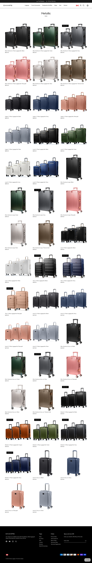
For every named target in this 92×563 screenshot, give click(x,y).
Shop (40, 536)
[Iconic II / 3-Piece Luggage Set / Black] (46, 299)
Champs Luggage (12, 558)
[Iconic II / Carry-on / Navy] (74, 463)
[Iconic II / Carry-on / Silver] (46, 496)
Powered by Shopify (19, 558)
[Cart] (88, 5)
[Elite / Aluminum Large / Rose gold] (74, 200)
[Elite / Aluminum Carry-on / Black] (74, 332)
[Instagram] (13, 541)
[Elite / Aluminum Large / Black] (74, 168)
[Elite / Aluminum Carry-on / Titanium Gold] (46, 398)
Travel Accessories (35, 5)
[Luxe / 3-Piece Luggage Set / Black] (74, 233)
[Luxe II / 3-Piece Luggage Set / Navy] (46, 168)
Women (65, 5)
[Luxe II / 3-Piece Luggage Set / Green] (74, 135)
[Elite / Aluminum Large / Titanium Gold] (46, 233)
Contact (41, 542)
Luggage (27, 5)
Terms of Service (54, 538)
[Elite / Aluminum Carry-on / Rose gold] (74, 365)
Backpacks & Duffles (47, 5)
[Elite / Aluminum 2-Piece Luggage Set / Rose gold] (18, 69)
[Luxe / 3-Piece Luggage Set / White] (18, 266)
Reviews (41, 544)
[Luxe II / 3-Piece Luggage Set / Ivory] (18, 168)
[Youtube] (9, 541)
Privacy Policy (54, 536)
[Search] (83, 5)
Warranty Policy (54, 542)
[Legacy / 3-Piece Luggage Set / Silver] (18, 135)
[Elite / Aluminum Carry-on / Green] (18, 365)
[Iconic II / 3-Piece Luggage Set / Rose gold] (18, 332)
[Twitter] (16, 541)
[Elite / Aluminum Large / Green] (18, 200)
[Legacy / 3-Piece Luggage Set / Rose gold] (74, 102)
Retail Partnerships (43, 546)
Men (60, 5)
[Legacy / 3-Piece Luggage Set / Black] (18, 102)
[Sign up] (85, 541)
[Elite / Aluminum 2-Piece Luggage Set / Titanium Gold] (74, 69)
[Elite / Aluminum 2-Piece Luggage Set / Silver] (46, 69)
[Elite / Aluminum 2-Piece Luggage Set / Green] (46, 36)
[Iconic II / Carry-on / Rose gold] (18, 496)
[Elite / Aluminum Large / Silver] (18, 233)
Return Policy (54, 540)
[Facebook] (6, 541)
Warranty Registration (56, 544)
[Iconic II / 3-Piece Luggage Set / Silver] (46, 332)
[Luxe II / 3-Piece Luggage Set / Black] (46, 135)
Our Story (41, 538)
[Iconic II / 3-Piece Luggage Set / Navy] (74, 299)
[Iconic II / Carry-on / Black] (46, 463)
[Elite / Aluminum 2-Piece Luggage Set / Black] (18, 36)
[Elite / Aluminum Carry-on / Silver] (18, 398)
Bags (55, 5)
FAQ (40, 540)
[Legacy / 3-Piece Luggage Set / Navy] (46, 102)
